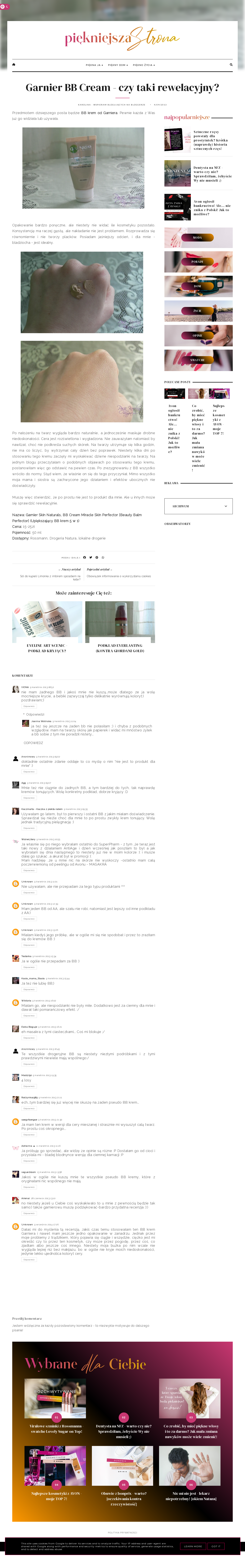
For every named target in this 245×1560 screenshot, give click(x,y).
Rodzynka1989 (29, 1097)
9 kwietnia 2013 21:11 (50, 1097)
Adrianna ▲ (28, 1146)
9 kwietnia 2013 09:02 (48, 756)
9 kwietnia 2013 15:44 (58, 978)
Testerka (26, 956)
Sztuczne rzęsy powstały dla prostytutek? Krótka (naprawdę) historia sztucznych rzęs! (211, 140)
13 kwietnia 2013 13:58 (49, 1172)
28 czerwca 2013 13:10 (43, 1198)
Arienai (25, 1198)
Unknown (27, 881)
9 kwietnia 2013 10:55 (48, 839)
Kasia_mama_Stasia (33, 978)
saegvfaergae (29, 1119)
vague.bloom (28, 1172)
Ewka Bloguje (29, 1027)
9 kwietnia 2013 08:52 (42, 687)
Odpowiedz (29, 706)
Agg (23, 783)
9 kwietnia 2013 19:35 (45, 1075)
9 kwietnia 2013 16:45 (48, 1049)
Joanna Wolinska (41, 721)
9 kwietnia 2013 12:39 (46, 903)
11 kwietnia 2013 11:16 (48, 1146)
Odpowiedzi (35, 714)
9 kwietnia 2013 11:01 (46, 881)
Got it (216, 1546)
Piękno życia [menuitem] (143, 65)
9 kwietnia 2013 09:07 (39, 783)
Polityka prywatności (122, 1532)
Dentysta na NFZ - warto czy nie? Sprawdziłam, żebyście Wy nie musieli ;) (213, 174)
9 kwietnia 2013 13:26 (46, 930)
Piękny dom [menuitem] (117, 65)
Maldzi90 (26, 1075)
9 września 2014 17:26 (46, 1224)
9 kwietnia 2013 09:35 (76, 809)
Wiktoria (26, 1000)
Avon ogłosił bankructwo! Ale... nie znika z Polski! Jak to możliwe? (212, 207)
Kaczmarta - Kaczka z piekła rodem (42, 809)
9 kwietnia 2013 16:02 (44, 1000)
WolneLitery (28, 839)
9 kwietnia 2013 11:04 (64, 721)
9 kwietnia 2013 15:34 (44, 956)
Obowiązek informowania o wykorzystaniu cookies (119, 576)
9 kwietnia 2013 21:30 (50, 1119)
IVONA (25, 687)
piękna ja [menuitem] (93, 65)
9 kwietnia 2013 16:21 (50, 1027)
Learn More (193, 1546)
